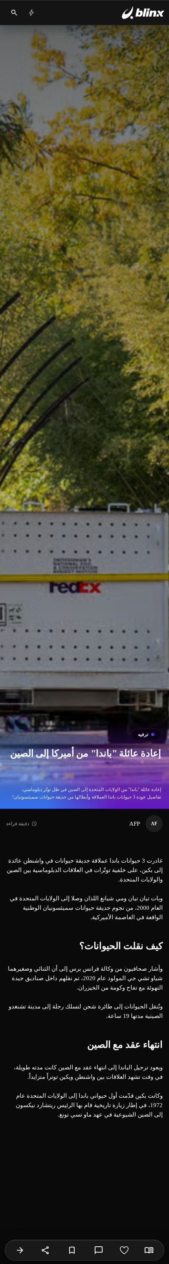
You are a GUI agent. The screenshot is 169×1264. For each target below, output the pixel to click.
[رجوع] (20, 1250)
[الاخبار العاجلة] (31, 12)
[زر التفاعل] (124, 1250)
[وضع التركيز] (149, 1250)
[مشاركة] (45, 1250)
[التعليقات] (98, 1250)
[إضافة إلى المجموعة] (71, 1250)
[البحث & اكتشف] (14, 12)
